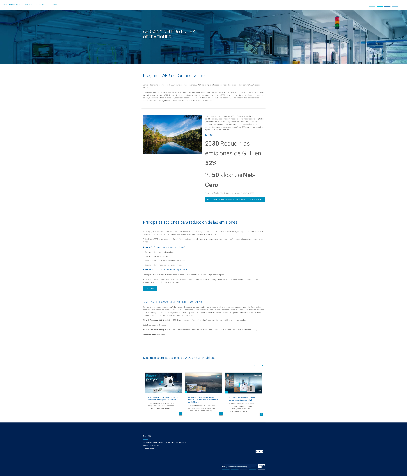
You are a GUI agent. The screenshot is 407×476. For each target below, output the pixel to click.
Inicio (5, 5)
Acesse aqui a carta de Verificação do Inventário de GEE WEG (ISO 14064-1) (235, 199)
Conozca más (150, 288)
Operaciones (27, 5)
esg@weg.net (151, 448)
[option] (203, 32)
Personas (40, 5)
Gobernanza (53, 5)
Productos (13, 5)
